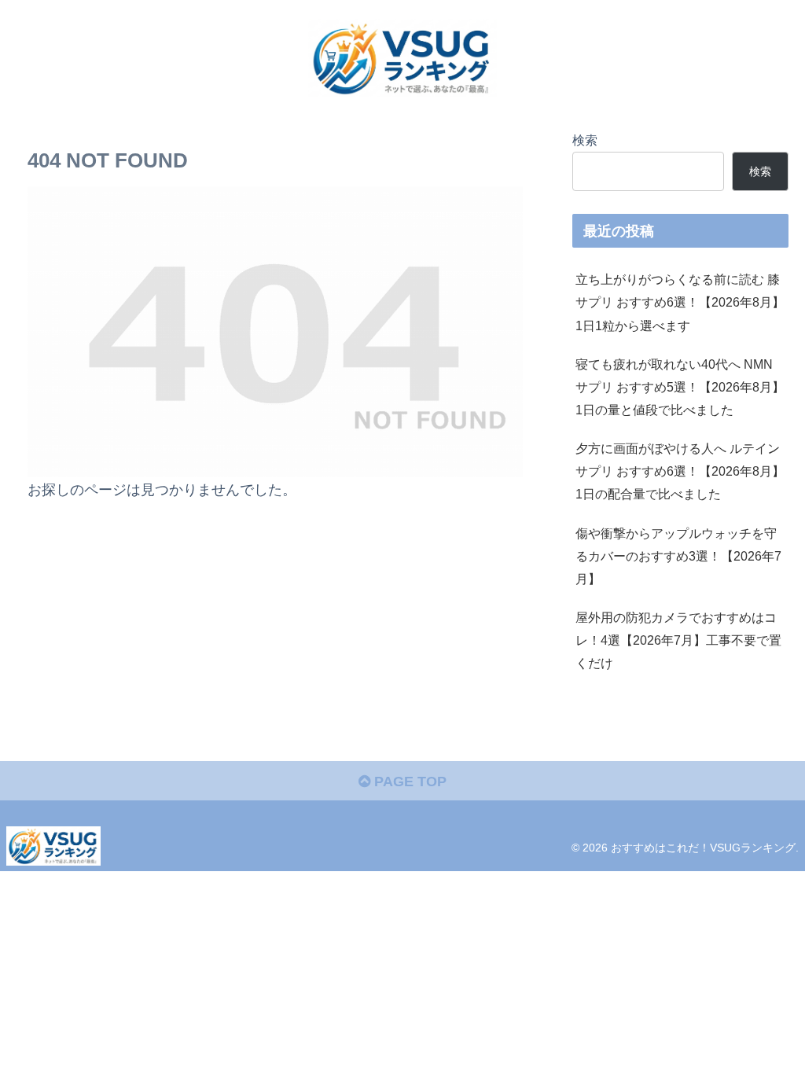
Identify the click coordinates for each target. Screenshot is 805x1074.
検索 (584, 140)
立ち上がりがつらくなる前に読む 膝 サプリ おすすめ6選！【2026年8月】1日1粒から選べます (680, 302)
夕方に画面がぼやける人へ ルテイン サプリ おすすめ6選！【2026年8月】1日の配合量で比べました (680, 471)
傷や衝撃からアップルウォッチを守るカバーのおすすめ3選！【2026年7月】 (678, 556)
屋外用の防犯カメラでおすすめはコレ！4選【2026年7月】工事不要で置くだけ (678, 640)
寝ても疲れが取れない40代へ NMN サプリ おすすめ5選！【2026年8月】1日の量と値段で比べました (680, 387)
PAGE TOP (408, 781)
